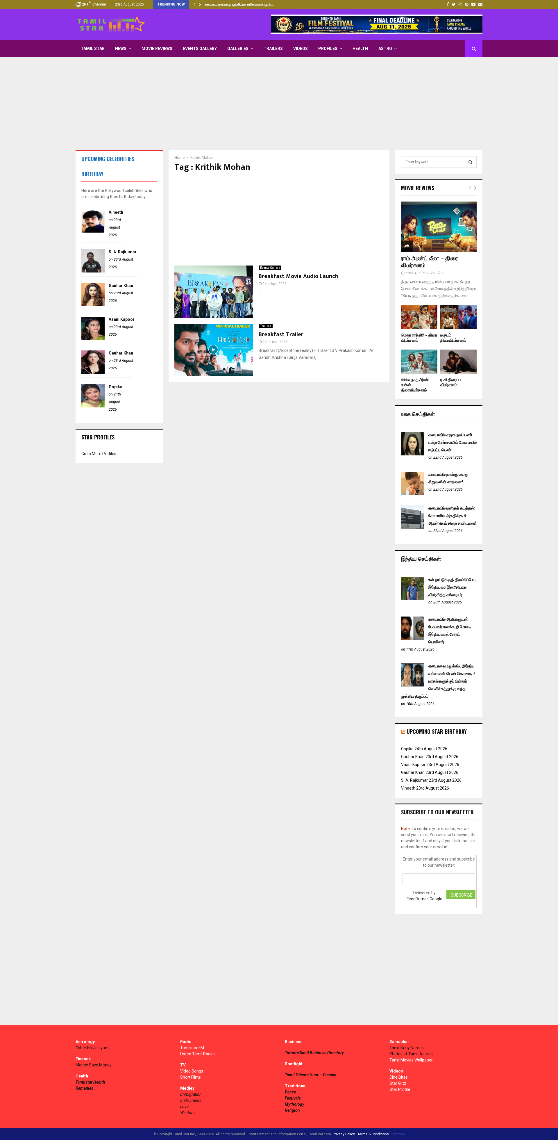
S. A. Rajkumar (123, 252)
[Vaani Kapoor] (93, 338)
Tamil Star (93, 48)
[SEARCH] (470, 162)
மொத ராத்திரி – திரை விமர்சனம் (419, 338)
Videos (300, 48)
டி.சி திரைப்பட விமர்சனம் (451, 382)
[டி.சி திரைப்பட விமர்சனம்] (458, 362)
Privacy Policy (344, 1134)
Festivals (293, 1098)
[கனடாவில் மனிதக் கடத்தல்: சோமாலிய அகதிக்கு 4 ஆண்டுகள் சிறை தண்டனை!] (412, 527)
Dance (290, 1092)
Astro (385, 48)
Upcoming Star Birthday (437, 731)
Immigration (191, 1094)
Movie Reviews (157, 48)
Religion (292, 1110)
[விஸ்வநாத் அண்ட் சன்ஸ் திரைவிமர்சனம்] (419, 362)
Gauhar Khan (121, 285)
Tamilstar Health (90, 1082)
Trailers (273, 48)
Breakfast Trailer (281, 334)
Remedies (84, 1088)
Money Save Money (94, 1065)
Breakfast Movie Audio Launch (298, 276)
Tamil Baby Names (406, 1047)
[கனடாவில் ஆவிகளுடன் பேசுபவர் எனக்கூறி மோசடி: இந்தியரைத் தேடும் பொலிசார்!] (412, 638)
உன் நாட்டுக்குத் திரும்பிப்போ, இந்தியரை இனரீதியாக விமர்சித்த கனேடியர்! (452, 587)
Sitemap (398, 1134)
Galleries (237, 48)
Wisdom (187, 1112)
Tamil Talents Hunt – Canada (310, 1075)
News (120, 48)
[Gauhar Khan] (93, 304)
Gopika (115, 386)
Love (184, 1106)
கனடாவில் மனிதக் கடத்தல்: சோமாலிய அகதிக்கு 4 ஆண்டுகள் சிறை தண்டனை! (452, 516)
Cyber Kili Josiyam (92, 1047)
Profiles (327, 48)
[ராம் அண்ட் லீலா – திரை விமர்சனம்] (439, 227)
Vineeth (116, 212)
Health (360, 48)
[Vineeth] (93, 231)
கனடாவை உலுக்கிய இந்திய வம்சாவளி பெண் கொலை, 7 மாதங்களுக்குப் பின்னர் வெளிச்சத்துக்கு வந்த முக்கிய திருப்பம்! (438, 681)
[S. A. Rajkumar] (93, 271)
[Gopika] (93, 406)
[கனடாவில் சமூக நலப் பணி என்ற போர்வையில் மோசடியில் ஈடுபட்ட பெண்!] (412, 454)
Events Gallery (200, 48)
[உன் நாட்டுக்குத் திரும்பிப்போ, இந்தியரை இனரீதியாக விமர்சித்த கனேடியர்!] (412, 598)
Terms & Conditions (373, 1134)
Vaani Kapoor (122, 319)
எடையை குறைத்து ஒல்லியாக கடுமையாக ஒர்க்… (239, 4)
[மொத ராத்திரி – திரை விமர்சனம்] (419, 317)
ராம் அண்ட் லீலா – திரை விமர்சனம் (429, 262)
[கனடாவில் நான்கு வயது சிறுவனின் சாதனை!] (412, 493)
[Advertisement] (279, 104)
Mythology (294, 1104)
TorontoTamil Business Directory (314, 1052)
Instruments (190, 1100)
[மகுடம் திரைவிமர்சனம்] (458, 317)
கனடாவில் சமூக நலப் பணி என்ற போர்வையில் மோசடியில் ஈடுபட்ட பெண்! (452, 442)
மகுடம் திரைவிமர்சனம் (453, 338)
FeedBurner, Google (424, 899)
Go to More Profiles (98, 453)
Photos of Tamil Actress (411, 1054)
